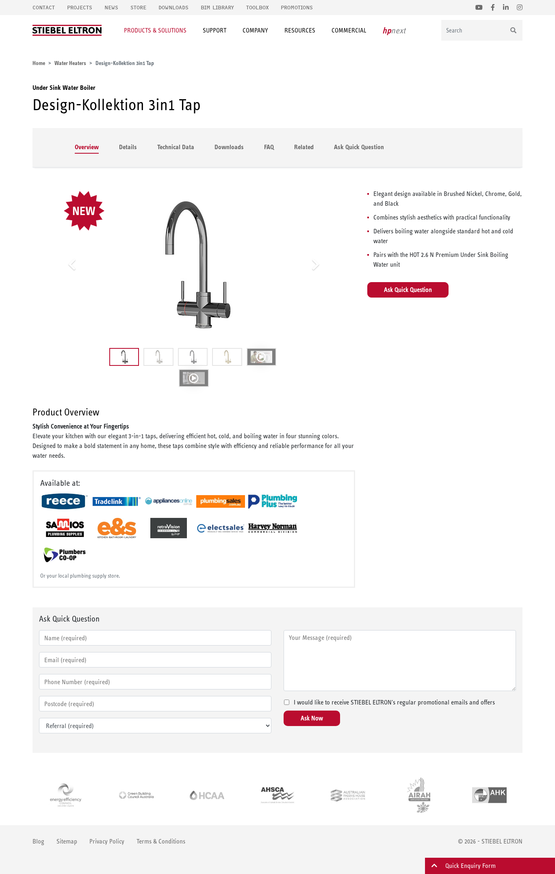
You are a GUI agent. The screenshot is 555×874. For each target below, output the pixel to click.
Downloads (173, 7)
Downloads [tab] (229, 147)
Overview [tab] (87, 147)
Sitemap (66, 841)
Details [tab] (128, 147)
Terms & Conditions (161, 841)
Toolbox (257, 7)
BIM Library (217, 7)
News (111, 7)
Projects (79, 7)
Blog (38, 841)
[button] (72, 264)
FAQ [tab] (269, 147)
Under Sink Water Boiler (64, 87)
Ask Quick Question (359, 147)
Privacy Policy (106, 841)
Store (138, 7)
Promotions (297, 7)
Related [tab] (304, 147)
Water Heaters (70, 63)
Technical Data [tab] (175, 147)
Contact (44, 7)
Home (39, 63)
